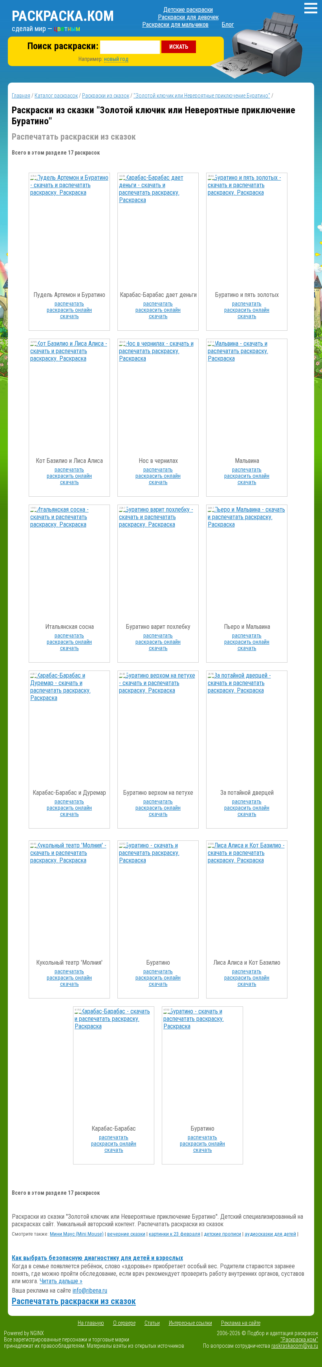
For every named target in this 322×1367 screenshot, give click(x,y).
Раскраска (63, 16)
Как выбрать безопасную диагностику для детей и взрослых (97, 1258)
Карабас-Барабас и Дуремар (69, 792)
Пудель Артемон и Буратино (69, 294)
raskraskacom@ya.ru (294, 1346)
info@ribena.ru (90, 1290)
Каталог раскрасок (56, 95)
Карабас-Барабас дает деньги (158, 294)
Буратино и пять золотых (247, 294)
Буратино (158, 962)
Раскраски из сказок (105, 95)
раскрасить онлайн (69, 310)
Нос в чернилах (158, 460)
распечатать (69, 303)
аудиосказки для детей (270, 1234)
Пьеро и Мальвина (247, 626)
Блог (228, 24)
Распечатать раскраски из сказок (74, 1301)
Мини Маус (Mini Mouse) (77, 1234)
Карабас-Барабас (113, 1128)
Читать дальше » (61, 1281)
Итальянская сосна (69, 626)
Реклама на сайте (240, 1323)
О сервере (124, 1323)
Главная (21, 95)
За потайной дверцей (247, 792)
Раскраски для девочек (188, 17)
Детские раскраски (188, 9)
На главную (91, 1323)
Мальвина (247, 460)
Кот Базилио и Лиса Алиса (69, 460)
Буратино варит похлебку (158, 626)
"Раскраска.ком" (299, 1339)
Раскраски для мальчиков (175, 24)
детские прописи (222, 1234)
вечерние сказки (126, 1234)
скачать (69, 316)
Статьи (152, 1323)
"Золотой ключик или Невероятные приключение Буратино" (202, 95)
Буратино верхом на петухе (158, 792)
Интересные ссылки (190, 1323)
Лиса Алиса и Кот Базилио (246, 962)
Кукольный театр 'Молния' (69, 962)
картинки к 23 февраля (174, 1234)
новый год (116, 59)
